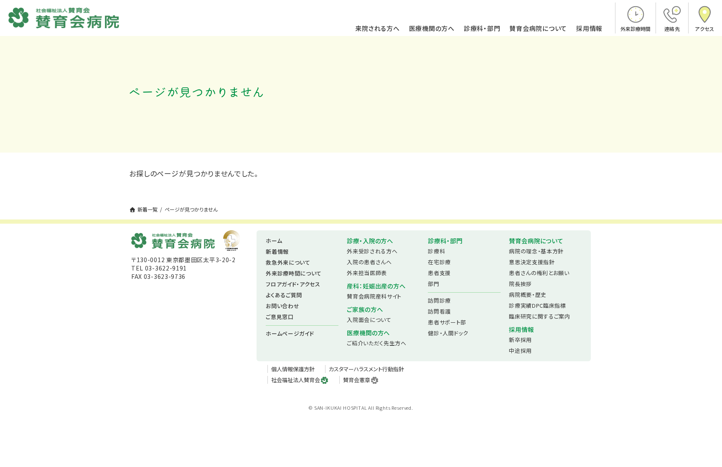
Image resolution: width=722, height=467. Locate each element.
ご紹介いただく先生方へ (376, 343)
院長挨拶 (520, 284)
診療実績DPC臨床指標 (537, 305)
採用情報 (589, 29)
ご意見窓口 (279, 317)
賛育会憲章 (356, 380)
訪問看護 (439, 311)
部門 (433, 284)
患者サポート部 (447, 322)
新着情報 (277, 251)
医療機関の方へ (432, 29)
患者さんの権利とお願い (539, 273)
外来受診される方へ (372, 251)
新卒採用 (520, 340)
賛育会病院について (538, 29)
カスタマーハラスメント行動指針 (366, 369)
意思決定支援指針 (531, 262)
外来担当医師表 (367, 273)
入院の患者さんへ (369, 262)
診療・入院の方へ (370, 240)
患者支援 (439, 273)
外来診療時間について (294, 273)
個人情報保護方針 (293, 369)
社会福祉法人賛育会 (295, 380)
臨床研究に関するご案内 (539, 316)
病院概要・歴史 (528, 295)
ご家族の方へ (365, 309)
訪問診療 (439, 300)
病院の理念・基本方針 (536, 251)
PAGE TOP (699, 444)
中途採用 (520, 351)
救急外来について (288, 262)
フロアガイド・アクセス (293, 284)
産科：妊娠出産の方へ (376, 285)
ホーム (274, 241)
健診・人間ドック (448, 333)
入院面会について (369, 320)
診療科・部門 (482, 29)
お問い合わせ (282, 306)
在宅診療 (439, 262)
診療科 (436, 251)
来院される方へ (377, 29)
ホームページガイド (290, 333)
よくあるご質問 (284, 295)
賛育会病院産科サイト (374, 296)
